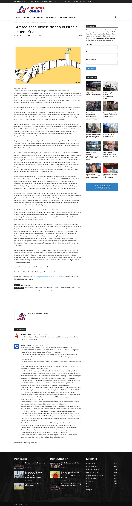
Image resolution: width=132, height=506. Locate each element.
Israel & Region (37, 17)
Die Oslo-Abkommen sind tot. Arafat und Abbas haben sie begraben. (93, 136)
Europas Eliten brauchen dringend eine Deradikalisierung (110, 175)
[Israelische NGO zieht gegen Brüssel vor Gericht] (110, 128)
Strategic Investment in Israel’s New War (47, 277)
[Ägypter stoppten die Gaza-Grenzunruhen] (19, 486)
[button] (115, 17)
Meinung (63, 17)
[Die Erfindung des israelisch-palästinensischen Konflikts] (110, 86)
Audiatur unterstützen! (47, 1)
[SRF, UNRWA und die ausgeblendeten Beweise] (93, 86)
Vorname (89, 44)
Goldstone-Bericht (65, 287)
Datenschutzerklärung (85, 1)
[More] (95, 302)
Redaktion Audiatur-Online (24, 35)
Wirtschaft (65, 290)
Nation (28, 290)
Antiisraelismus (29, 287)
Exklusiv (26, 17)
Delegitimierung (48, 287)
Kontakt (32, 1)
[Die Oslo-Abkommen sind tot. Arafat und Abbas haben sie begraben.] (93, 128)
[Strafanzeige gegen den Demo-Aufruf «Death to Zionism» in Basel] (110, 106)
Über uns (37, 1)
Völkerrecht (58, 290)
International (51, 17)
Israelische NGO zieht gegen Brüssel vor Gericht (109, 136)
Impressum (75, 1)
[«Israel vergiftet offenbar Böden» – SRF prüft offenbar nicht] (93, 168)
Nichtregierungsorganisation (39, 290)
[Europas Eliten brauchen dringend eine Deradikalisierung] (110, 168)
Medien (72, 17)
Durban (56, 287)
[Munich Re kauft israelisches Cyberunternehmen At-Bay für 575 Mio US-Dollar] (93, 146)
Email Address (91, 60)
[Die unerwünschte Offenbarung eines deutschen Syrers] (19, 465)
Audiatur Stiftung (59, 1)
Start (15, 22)
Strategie (51, 290)
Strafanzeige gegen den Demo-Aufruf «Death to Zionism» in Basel (110, 114)
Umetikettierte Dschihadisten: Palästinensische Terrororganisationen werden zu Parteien (92, 116)
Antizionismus (38, 287)
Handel (73, 287)
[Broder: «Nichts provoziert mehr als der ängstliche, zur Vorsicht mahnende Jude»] (110, 146)
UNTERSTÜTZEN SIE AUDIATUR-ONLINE (103, 187)
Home (18, 17)
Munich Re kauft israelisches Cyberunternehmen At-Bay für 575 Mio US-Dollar (92, 156)
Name (88, 52)
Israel (78, 287)
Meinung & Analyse (24, 22)
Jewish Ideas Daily (25, 285)
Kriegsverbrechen (19, 290)
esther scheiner (26, 345)
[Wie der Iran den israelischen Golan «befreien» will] (55, 465)
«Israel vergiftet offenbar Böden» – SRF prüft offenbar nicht (93, 175)
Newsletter (68, 1)
